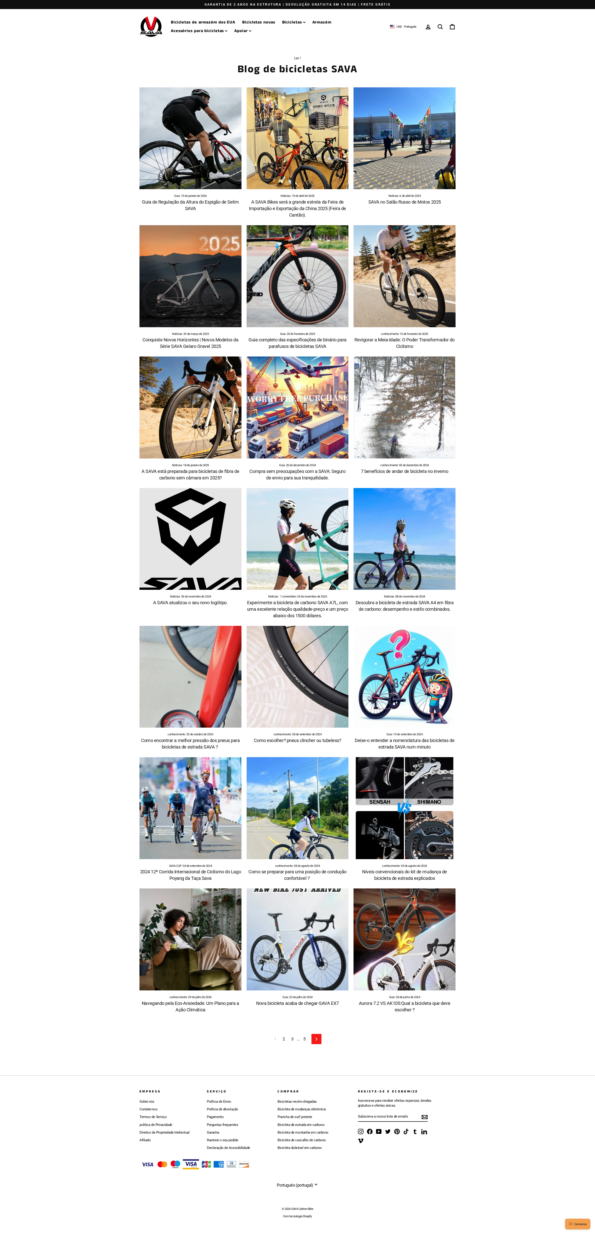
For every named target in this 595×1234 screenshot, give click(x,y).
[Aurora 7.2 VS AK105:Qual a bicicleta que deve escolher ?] (405, 939)
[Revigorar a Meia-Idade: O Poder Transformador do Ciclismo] (405, 276)
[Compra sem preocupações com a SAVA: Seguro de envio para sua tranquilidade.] (298, 407)
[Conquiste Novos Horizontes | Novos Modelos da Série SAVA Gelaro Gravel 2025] (190, 276)
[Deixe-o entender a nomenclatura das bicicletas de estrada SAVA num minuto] (405, 677)
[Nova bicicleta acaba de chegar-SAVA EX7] (298, 939)
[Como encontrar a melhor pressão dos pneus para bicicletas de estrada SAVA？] (190, 677)
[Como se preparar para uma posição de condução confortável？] (298, 808)
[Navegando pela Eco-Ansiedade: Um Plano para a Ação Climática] (190, 939)
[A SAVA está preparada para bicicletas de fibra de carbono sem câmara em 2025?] (190, 407)
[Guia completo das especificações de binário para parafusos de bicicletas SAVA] (298, 276)
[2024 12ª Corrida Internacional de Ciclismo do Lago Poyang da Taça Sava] (190, 808)
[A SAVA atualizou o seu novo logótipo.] (190, 539)
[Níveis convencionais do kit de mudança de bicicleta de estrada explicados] (405, 808)
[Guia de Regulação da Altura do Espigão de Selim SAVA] (190, 138)
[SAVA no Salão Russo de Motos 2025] (405, 138)
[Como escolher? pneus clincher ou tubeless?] (298, 677)
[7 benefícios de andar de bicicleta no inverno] (405, 407)
